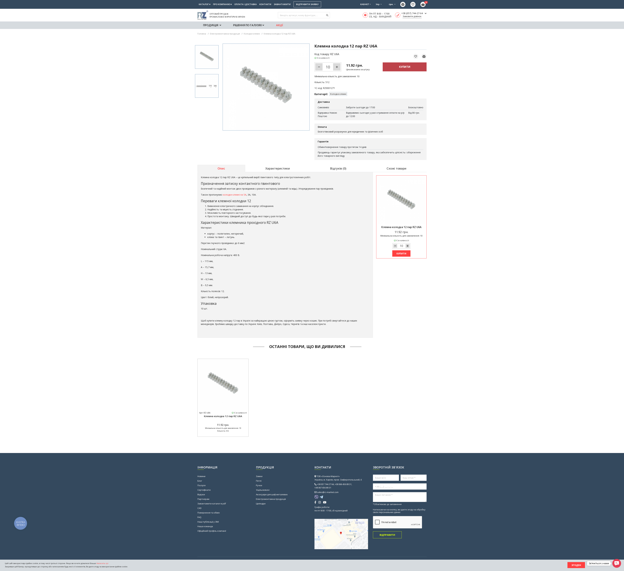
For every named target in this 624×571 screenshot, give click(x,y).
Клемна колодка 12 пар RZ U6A (223, 416)
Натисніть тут (102, 563)
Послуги (201, 485)
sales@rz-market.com (327, 492)
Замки (259, 476)
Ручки (259, 485)
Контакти (265, 4)
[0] (415, 4)
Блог (199, 480)
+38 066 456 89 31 (343, 484)
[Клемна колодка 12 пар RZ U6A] (206, 57)
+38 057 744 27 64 (325, 484)
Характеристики (277, 168)
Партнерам (203, 499)
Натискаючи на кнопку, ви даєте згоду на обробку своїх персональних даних (399, 511)
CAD (199, 508)
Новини (201, 476)
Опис (221, 168)
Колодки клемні (338, 93)
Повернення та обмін (208, 512)
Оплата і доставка (245, 4)
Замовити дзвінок (412, 16)
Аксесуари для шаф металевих (272, 494)
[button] (616, 563)
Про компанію (222, 4)
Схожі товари (396, 168)
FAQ (199, 517)
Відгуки (201, 494)
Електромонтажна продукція (271, 499)
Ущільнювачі (262, 489)
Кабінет (364, 4)
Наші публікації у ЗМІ (208, 521)
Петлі (258, 480)
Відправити (387, 534)
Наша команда (205, 526)
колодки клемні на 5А (234, 194)
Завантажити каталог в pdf (211, 503)
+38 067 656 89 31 (322, 487)
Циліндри (261, 503)
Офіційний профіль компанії (211, 530)
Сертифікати (204, 489)
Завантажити (282, 4)
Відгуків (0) (338, 168)
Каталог (204, 4)
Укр (378, 4)
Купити (404, 67)
